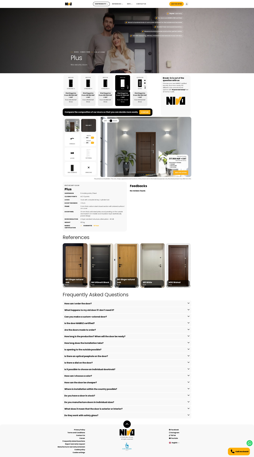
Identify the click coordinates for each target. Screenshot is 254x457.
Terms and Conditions (76, 433)
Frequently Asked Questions (74, 441)
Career (82, 438)
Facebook (174, 430)
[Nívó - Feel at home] (127, 432)
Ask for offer (181, 173)
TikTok (173, 435)
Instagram (174, 433)
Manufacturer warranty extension (71, 447)
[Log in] (187, 4)
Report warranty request (75, 444)
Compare (145, 112)
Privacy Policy (79, 430)
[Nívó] (68, 4)
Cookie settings (79, 452)
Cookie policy (79, 450)
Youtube (174, 438)
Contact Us (141, 4)
